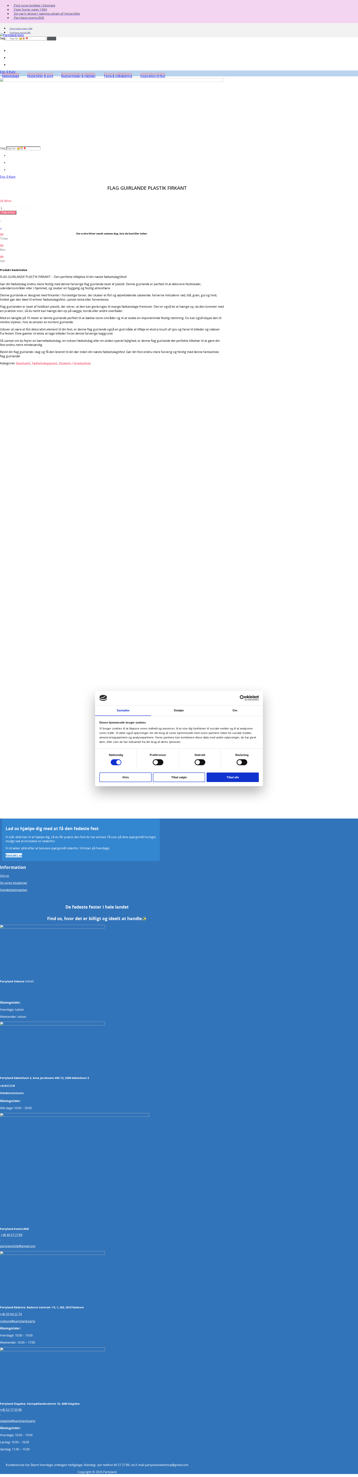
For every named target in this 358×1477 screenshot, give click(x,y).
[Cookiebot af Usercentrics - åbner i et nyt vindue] (242, 698)
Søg (2, 38)
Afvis (125, 777)
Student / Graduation (75, 363)
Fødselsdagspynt (44, 363)
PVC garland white (27, 443)
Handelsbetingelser (13, 890)
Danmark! (23, 363)
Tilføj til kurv (8, 212)
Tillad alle (233, 777)
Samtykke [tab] (123, 710)
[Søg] (51, 38)
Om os (4, 876)
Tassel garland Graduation (33, 612)
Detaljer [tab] (179, 710)
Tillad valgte (179, 777)
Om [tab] (235, 710)
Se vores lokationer (13, 883)
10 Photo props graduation (33, 528)
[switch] (158, 762)
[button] (12, 76)
